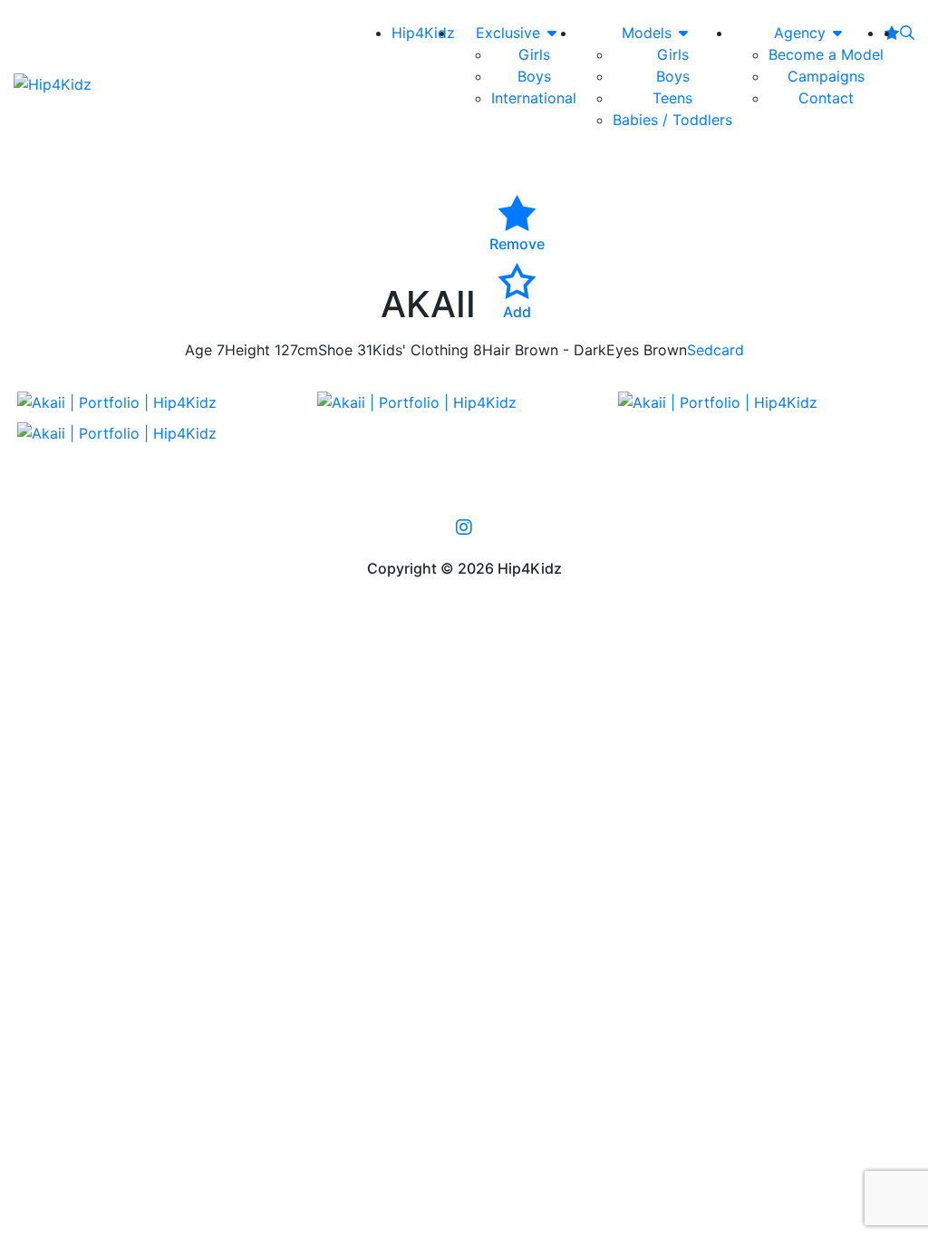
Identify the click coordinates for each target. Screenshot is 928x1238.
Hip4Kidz (423, 33)
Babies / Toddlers (672, 120)
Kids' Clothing (420, 350)
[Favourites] (892, 33)
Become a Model (826, 54)
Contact (826, 98)
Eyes (622, 350)
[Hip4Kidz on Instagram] (464, 527)
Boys (534, 76)
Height (247, 350)
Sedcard (715, 350)
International (533, 98)
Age (198, 350)
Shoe (335, 350)
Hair (496, 350)
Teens (672, 98)
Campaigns (826, 76)
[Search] (907, 33)
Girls (534, 54)
